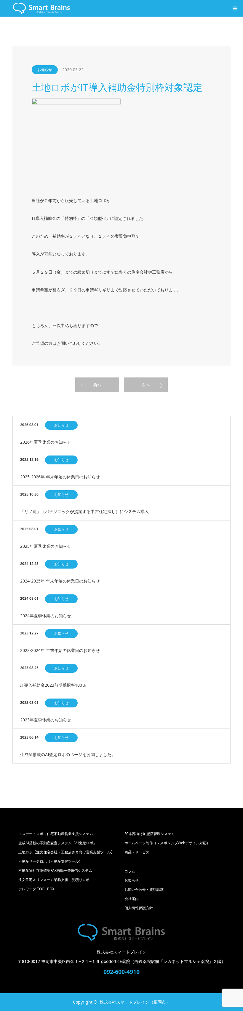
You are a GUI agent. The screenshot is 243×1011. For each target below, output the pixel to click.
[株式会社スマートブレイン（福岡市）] (121, 932)
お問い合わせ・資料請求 (144, 889)
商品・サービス (136, 852)
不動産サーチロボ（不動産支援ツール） (50, 861)
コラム (129, 871)
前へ (97, 385)
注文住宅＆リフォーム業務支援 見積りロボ (53, 879)
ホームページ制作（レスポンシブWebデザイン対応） (167, 842)
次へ (146, 385)
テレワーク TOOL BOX (36, 888)
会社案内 (131, 898)
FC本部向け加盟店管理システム (149, 833)
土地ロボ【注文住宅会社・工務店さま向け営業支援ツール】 (66, 852)
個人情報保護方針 (138, 907)
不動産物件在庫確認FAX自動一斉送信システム (55, 870)
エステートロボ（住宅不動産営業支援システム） (57, 833)
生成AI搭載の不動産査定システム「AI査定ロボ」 (59, 842)
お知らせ (45, 69)
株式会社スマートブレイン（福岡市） (135, 1002)
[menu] (234, 8)
